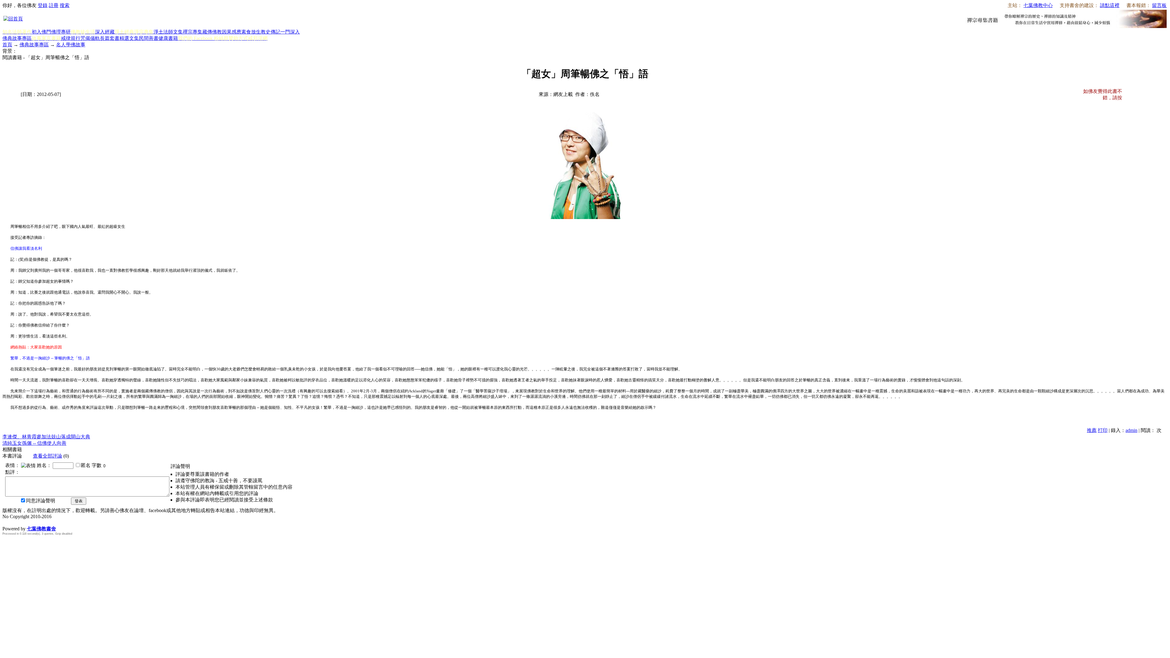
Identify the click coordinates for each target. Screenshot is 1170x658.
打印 (1103, 430)
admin (1131, 430)
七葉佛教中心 (1038, 5)
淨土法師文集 (168, 31)
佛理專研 (61, 31)
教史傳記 (270, 31)
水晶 (7, 522)
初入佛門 (41, 31)
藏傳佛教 (212, 31)
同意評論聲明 (40, 500)
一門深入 (290, 31)
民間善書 (148, 38)
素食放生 (251, 31)
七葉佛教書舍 (41, 528)
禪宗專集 (192, 31)
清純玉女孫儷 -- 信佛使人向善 (34, 443)
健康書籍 (168, 38)
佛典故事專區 (17, 38)
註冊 (53, 5)
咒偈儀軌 (90, 38)
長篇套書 (109, 38)
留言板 (1159, 5)
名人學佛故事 (70, 44)
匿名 (85, 465)
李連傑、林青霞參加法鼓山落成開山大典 (46, 436)
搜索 (64, 5)
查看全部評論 (47, 455)
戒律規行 (70, 38)
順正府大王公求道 (32, 522)
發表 (79, 501)
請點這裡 (1109, 5)
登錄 (43, 5)
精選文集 (129, 38)
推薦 (1092, 430)
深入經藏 (105, 31)
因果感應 (231, 31)
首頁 (7, 44)
